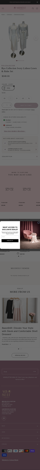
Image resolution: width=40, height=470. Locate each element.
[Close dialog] (39, 223)
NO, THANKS (10, 243)
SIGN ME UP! (10, 240)
